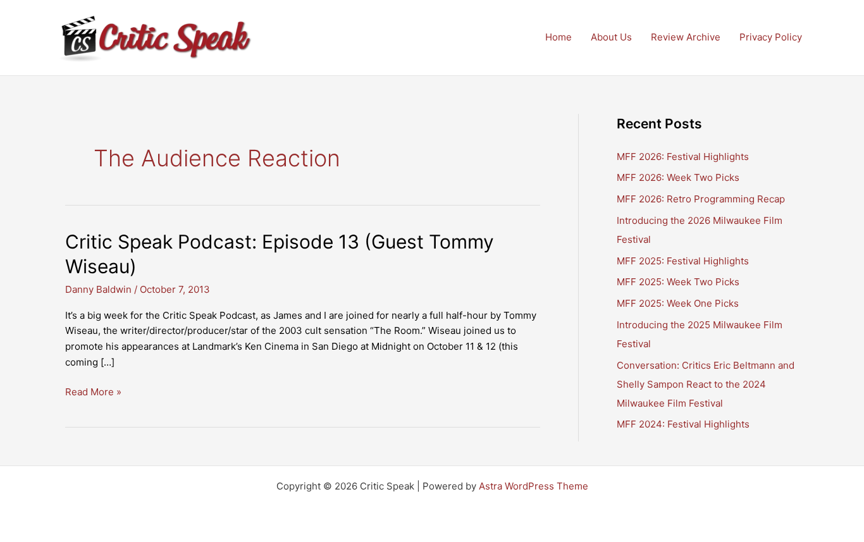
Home (558, 37)
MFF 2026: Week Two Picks (678, 177)
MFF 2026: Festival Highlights (683, 157)
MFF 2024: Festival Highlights (683, 424)
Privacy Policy (770, 37)
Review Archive (685, 37)
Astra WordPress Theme (533, 486)
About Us (611, 37)
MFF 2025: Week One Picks (678, 303)
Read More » (93, 392)
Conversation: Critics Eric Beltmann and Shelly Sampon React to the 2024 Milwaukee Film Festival (705, 384)
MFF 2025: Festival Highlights (683, 261)
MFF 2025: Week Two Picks (678, 282)
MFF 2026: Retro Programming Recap (701, 199)
